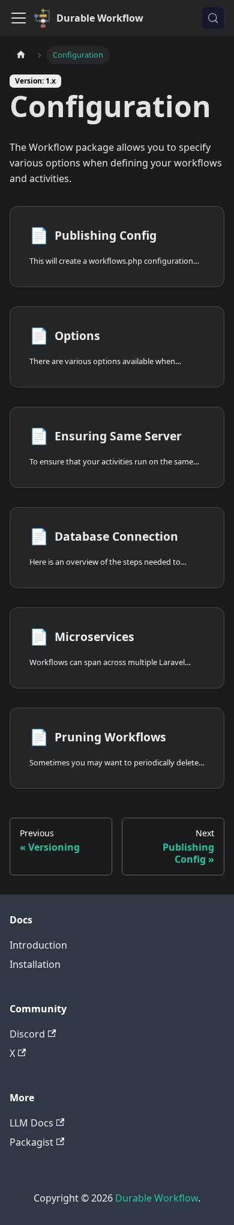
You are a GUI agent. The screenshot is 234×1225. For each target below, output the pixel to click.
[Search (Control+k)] (213, 18)
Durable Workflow (156, 1198)
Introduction (38, 945)
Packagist (31, 1142)
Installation (35, 964)
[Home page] (21, 55)
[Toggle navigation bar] (19, 18)
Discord (27, 1034)
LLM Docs (31, 1122)
